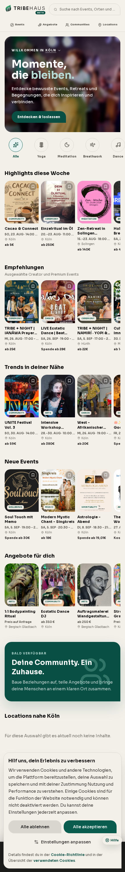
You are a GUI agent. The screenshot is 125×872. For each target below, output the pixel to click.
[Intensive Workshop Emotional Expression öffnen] (58, 410)
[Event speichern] (33, 187)
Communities (80, 24)
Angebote (50, 24)
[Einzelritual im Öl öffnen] (58, 214)
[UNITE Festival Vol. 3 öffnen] (22, 410)
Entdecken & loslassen (38, 117)
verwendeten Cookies (54, 860)
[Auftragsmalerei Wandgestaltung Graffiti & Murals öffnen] (94, 596)
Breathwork (92, 156)
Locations (110, 24)
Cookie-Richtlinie (68, 854)
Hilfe (114, 840)
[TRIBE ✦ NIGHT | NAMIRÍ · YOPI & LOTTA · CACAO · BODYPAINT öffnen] (94, 315)
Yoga (41, 156)
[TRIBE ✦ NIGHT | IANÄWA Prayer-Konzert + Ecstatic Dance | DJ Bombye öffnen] (22, 315)
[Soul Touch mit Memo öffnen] (22, 504)
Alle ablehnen (35, 826)
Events (19, 24)
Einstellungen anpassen (66, 842)
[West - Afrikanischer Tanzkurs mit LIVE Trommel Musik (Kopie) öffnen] (94, 410)
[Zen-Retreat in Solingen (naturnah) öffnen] (94, 216)
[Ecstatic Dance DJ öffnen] (58, 596)
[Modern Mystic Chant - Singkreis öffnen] (58, 504)
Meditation (67, 156)
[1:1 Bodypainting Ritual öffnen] (22, 596)
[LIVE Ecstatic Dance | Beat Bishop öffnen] (58, 315)
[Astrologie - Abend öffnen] (94, 504)
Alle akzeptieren (90, 826)
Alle (16, 156)
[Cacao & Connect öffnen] (22, 214)
